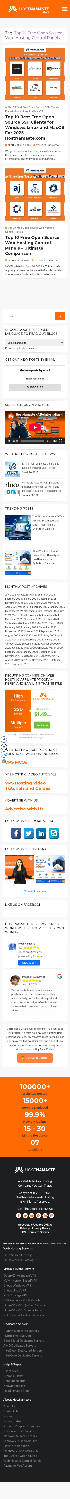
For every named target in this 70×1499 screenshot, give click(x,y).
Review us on (27, 962)
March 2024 (19, 614)
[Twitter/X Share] (4, 747)
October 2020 (13, 643)
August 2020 (48, 643)
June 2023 (30, 623)
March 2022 (19, 639)
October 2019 (32, 655)
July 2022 (25, 635)
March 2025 (25, 606)
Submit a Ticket (13, 1376)
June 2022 (38, 635)
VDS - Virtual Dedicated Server (23, 1315)
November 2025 (14, 602)
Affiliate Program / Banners (21, 1426)
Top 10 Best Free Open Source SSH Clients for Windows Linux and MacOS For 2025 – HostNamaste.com (34, 127)
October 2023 (51, 619)
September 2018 (21, 663)
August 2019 (12, 659)
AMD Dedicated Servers (19, 1345)
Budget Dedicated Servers (21, 1331)
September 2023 (14, 623)
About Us (9, 1406)
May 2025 (53, 602)
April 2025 (11, 606)
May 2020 (30, 647)
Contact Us (10, 1411)
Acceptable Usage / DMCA (35, 1224)
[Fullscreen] (60, 441)
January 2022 (51, 639)
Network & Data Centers (20, 1436)
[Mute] (55, 441)
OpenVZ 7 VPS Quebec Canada (24, 1305)
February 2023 (13, 627)
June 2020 (17, 647)
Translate (30, 348)
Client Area (10, 1371)
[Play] (9, 441)
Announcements (14, 1381)
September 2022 (50, 631)
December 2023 (14, 619)
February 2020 (13, 651)
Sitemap (8, 1416)
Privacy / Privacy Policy (35, 1228)
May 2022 (50, 635)
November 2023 (33, 619)
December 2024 (14, 610)
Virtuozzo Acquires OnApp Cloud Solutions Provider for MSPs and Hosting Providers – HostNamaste (41, 486)
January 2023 (30, 627)
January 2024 (51, 614)
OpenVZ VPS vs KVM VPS (20, 1451)
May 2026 (35, 594)
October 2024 (51, 610)
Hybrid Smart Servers (17, 1335)
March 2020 (56, 647)
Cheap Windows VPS (17, 1285)
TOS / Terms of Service (35, 1232)
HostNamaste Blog (16, 1390)
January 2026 (30, 598)
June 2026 (22, 594)
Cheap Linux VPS (14, 1290)
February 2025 (40, 606)
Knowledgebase (14, 1385)
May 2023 (42, 623)
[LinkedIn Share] (4, 754)
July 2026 (10, 594)
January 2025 (57, 606)
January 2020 (30, 651)
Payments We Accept (17, 1465)
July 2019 (25, 659)
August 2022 (12, 635)
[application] (35, 427)
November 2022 (14, 631)
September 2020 (31, 643)
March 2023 (56, 623)
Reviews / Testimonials (18, 1431)
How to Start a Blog (16, 1446)
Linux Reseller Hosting (18, 1260)
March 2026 (48, 594)
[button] (4, 761)
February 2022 (34, 639)
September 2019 (50, 655)
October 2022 (32, 631)
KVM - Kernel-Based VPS (20, 1280)
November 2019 (14, 655)
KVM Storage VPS (15, 1295)
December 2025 (47, 598)
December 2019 (47, 651)
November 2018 (41, 659)
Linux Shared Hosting (17, 1255)
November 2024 (33, 610)
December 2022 (47, 627)
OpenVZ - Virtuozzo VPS (19, 1275)
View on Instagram (35, 891)
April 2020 (42, 647)
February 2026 (13, 598)
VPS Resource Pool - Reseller (22, 1300)
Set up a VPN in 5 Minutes (20, 1441)
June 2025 (41, 602)
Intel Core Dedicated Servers (22, 1355)
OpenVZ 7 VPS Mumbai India (22, 1310)
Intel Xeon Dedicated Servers (23, 1350)
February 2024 (34, 614)
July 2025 (29, 602)
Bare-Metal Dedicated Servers (23, 1340)
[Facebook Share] (4, 739)
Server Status (12, 1421)
